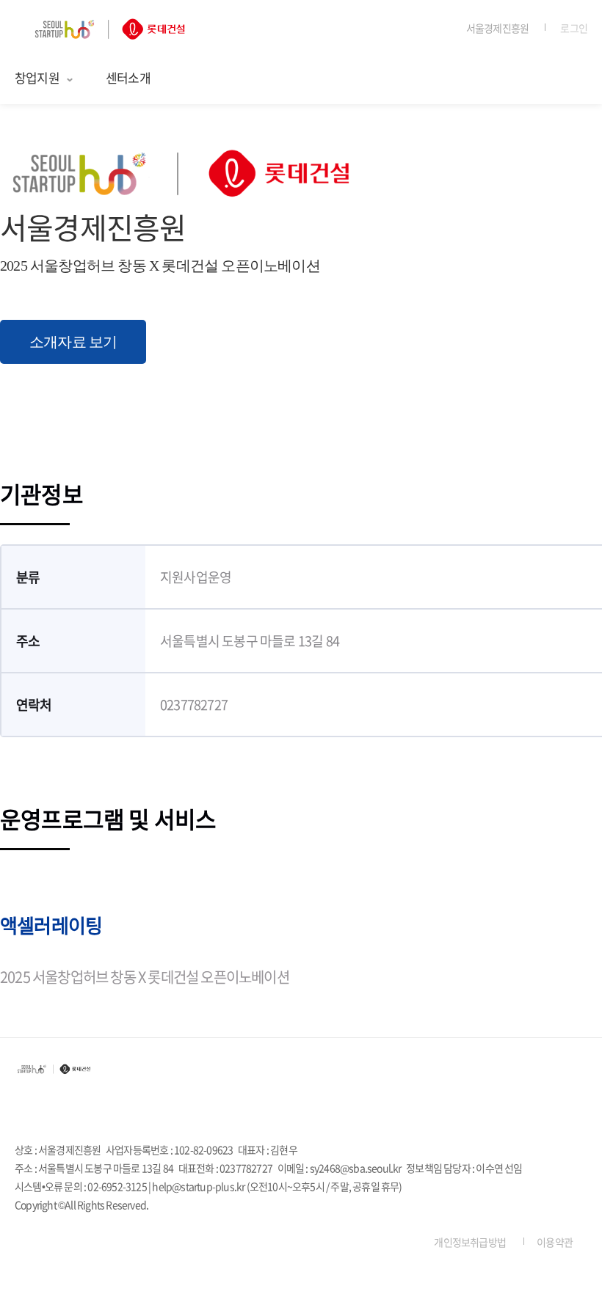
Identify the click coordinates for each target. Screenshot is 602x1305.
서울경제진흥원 (497, 28)
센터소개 (128, 77)
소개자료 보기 (73, 342)
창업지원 (37, 77)
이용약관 (555, 1242)
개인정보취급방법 (470, 1242)
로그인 (573, 28)
